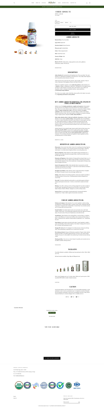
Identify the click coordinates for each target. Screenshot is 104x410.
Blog (59, 2)
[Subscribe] (79, 402)
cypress (61, 63)
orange (70, 61)
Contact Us (73, 2)
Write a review (52, 312)
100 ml (61, 22)
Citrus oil (67, 63)
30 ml (57, 22)
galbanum (83, 61)
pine (77, 61)
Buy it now (73, 29)
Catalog (44, 2)
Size (56, 20)
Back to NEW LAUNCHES (53, 358)
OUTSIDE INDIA (65, 2)
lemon (67, 61)
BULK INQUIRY (72, 33)
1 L (70, 22)
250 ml (66, 22)
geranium (74, 61)
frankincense (57, 63)
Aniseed (63, 61)
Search (15, 396)
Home (33, 2)
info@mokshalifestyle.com (20, 375)
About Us (38, 2)
